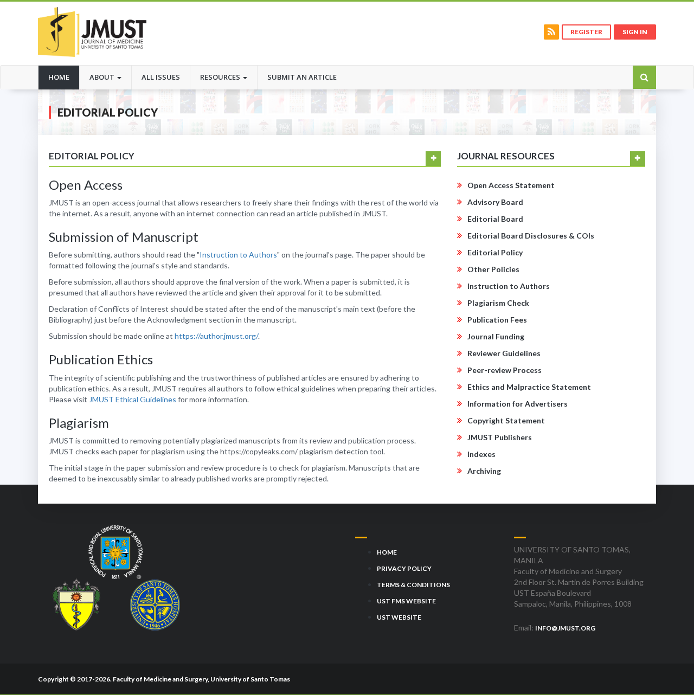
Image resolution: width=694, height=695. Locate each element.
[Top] (666, 661)
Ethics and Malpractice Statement (529, 386)
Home (63, 77)
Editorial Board (495, 218)
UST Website (399, 617)
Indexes (481, 454)
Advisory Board (495, 202)
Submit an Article (302, 77)
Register (586, 32)
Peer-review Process (504, 370)
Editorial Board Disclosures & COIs (530, 235)
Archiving (484, 470)
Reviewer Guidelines (504, 353)
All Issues (161, 77)
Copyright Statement (506, 420)
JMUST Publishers (499, 437)
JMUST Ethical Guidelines (132, 399)
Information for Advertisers (517, 403)
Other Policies (493, 269)
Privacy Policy (404, 568)
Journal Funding (495, 336)
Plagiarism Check (498, 302)
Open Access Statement (511, 185)
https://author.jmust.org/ (216, 335)
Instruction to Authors (238, 254)
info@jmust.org (565, 628)
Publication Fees (497, 319)
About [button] (102, 77)
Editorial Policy (495, 252)
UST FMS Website (406, 601)
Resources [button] (221, 77)
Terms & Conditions (413, 585)
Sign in (634, 32)
